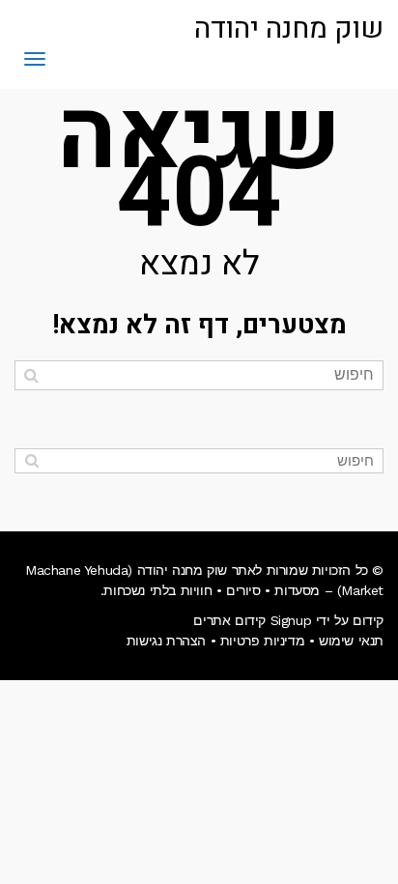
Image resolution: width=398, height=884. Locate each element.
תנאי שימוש (351, 640)
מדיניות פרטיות (262, 640)
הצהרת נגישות (166, 640)
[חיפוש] (31, 375)
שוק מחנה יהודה (289, 28)
